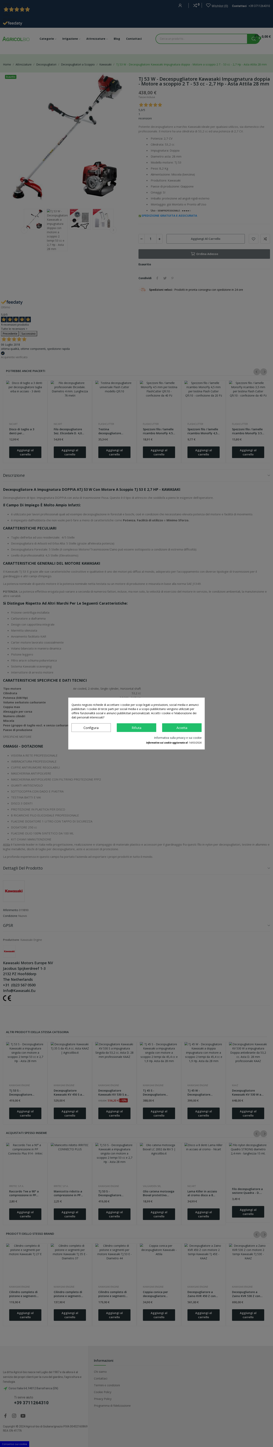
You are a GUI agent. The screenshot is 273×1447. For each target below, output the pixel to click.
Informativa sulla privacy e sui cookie (178, 738)
